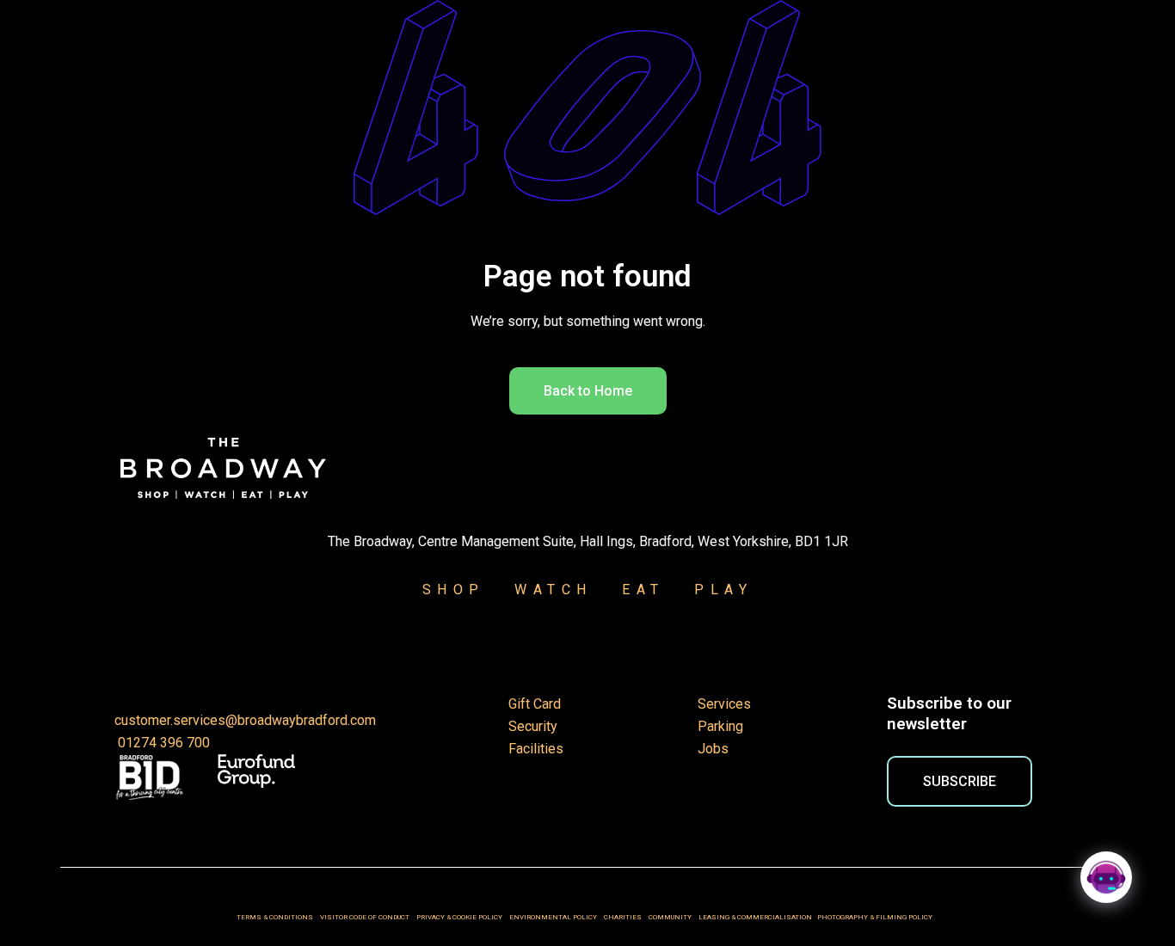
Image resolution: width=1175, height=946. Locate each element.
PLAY (713, 589)
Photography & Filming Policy (878, 917)
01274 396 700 (162, 742)
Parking (720, 726)
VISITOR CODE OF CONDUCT (364, 917)
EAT (643, 589)
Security (532, 726)
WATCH (553, 589)
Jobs (713, 748)
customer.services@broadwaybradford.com (245, 720)
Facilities (535, 748)
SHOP (453, 589)
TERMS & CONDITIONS (275, 917)
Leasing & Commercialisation (755, 917)
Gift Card (534, 704)
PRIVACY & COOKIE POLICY (460, 917)
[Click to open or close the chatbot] (1106, 877)
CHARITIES (623, 917)
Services (724, 704)
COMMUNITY (670, 917)
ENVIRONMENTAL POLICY (553, 917)
